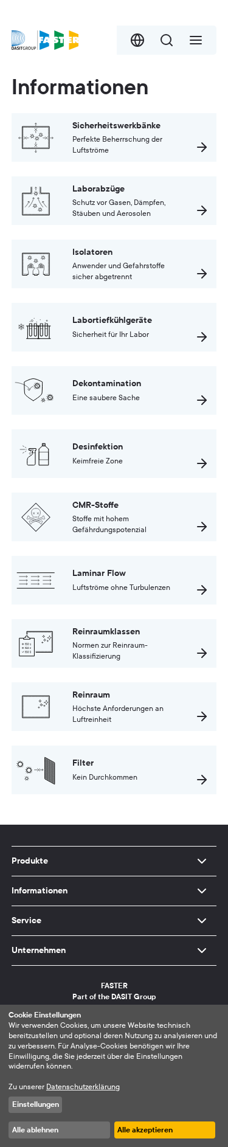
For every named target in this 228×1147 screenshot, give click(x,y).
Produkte (30, 861)
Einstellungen (35, 1104)
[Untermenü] (201, 861)
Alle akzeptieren (145, 1130)
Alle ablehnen (35, 1130)
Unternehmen (39, 950)
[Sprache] (137, 40)
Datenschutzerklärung (83, 1087)
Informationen (39, 890)
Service (26, 920)
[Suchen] (166, 40)
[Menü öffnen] (195, 40)
